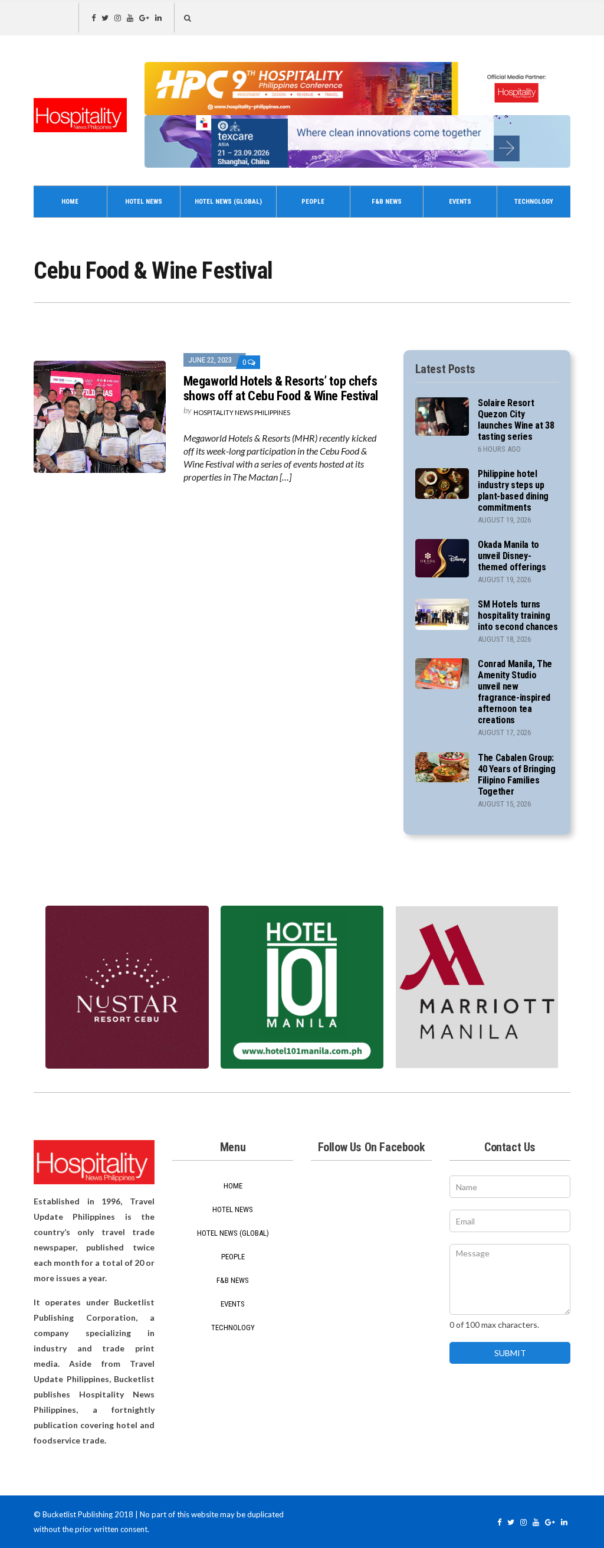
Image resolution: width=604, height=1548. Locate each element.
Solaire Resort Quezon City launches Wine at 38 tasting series (516, 419)
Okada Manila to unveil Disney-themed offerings (512, 556)
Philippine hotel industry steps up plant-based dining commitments (513, 490)
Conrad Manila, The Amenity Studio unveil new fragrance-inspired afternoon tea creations (515, 692)
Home (69, 201)
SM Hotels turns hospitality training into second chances (518, 615)
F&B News (387, 201)
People (312, 201)
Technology (533, 201)
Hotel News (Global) (228, 201)
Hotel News (143, 201)
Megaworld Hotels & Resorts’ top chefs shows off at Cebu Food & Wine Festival (280, 388)
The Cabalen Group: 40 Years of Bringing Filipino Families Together (517, 774)
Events (460, 201)
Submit (510, 1353)
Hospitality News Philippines (241, 412)
